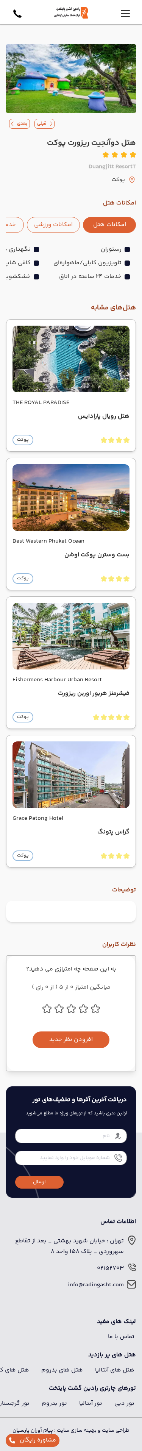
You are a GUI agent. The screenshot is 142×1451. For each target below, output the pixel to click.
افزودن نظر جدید (71, 1039)
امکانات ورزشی (53, 224)
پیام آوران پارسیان (32, 1430)
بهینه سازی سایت (76, 1430)
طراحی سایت (115, 1430)
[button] (39, 1182)
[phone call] (17, 13)
